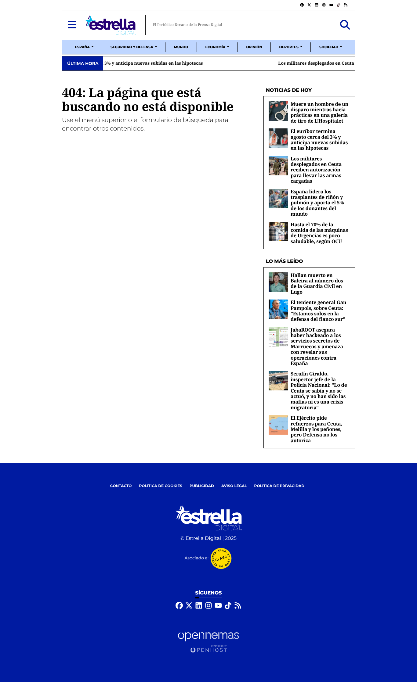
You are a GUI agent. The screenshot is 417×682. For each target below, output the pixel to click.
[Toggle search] (344, 25)
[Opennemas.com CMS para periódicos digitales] (208, 642)
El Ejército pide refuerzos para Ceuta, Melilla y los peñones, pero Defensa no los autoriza (316, 429)
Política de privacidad (279, 486)
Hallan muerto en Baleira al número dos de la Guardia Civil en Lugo (317, 283)
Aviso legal (234, 486)
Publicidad (202, 486)
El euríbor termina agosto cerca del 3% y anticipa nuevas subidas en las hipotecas (319, 139)
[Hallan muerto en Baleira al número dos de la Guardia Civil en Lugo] (278, 282)
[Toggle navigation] (72, 25)
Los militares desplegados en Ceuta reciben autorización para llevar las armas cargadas (201, 63)
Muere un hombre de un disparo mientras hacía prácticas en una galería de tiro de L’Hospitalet (319, 112)
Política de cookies (160, 486)
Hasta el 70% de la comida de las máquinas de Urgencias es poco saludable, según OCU (319, 233)
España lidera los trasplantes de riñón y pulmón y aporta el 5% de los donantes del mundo (317, 202)
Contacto (121, 486)
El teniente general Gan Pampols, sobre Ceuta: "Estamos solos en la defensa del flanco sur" (318, 310)
